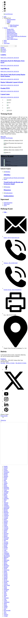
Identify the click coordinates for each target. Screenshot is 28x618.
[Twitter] (14, 390)
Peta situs (3, 363)
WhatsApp (3, 420)
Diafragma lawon (11, 32)
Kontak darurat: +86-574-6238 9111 (12, 289)
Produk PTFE (10, 29)
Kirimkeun (3, 359)
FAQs (5, 42)
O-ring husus (10, 37)
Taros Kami (6, 43)
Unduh (8, 22)
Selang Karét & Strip (12, 33)
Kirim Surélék (4, 415)
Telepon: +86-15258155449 (11, 263)
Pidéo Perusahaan (14, 25)
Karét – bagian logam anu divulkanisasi (16, 36)
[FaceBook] (6, 369)
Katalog (9, 21)
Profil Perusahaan (11, 19)
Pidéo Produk (13, 26)
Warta (5, 40)
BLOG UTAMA (10, 363)
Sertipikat (3, 138)
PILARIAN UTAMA (21, 363)
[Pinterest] (6, 411)
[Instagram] (6, 401)
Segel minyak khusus (12, 35)
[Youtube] (6, 396)
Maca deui (3, 136)
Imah (5, 16)
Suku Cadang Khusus (12, 39)
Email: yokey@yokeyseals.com (11, 237)
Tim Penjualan (9, 138)
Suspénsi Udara (11, 30)
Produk (5, 28)
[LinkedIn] (6, 406)
